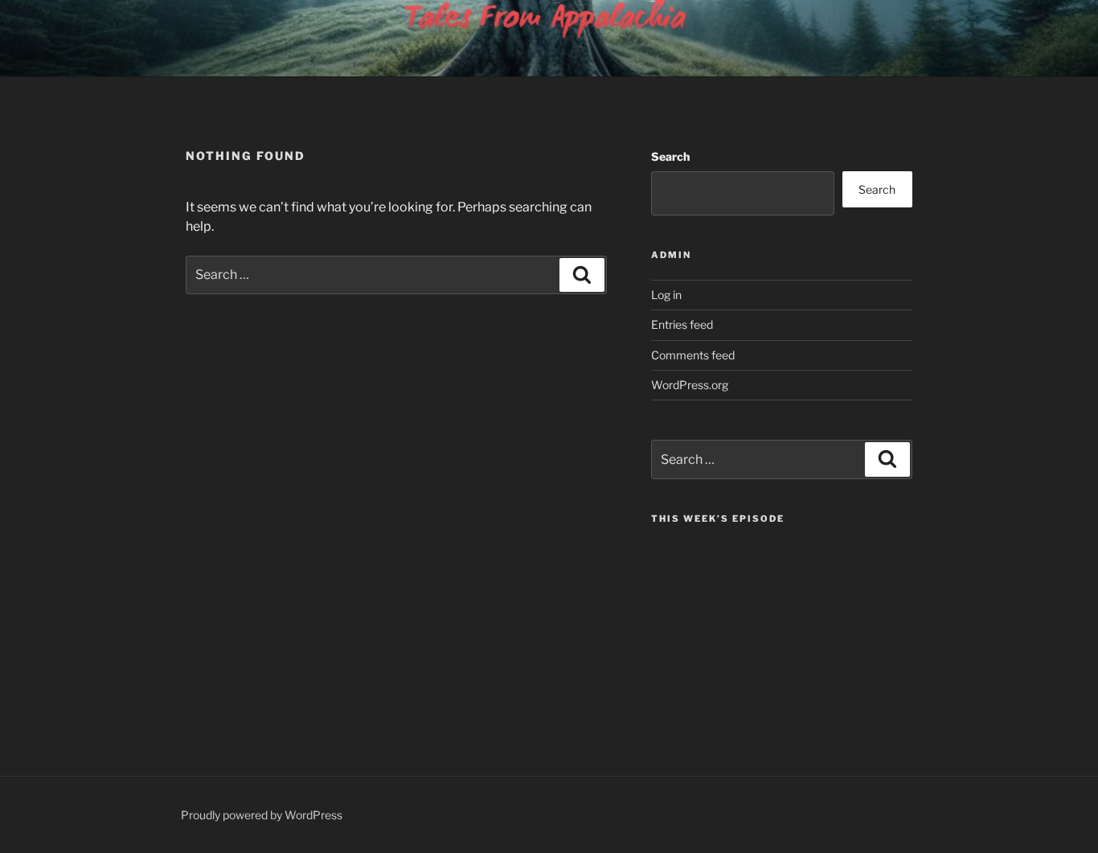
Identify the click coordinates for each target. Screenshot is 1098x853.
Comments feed (693, 355)
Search (670, 156)
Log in (666, 294)
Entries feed (682, 324)
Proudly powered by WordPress (261, 815)
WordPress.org (689, 385)
